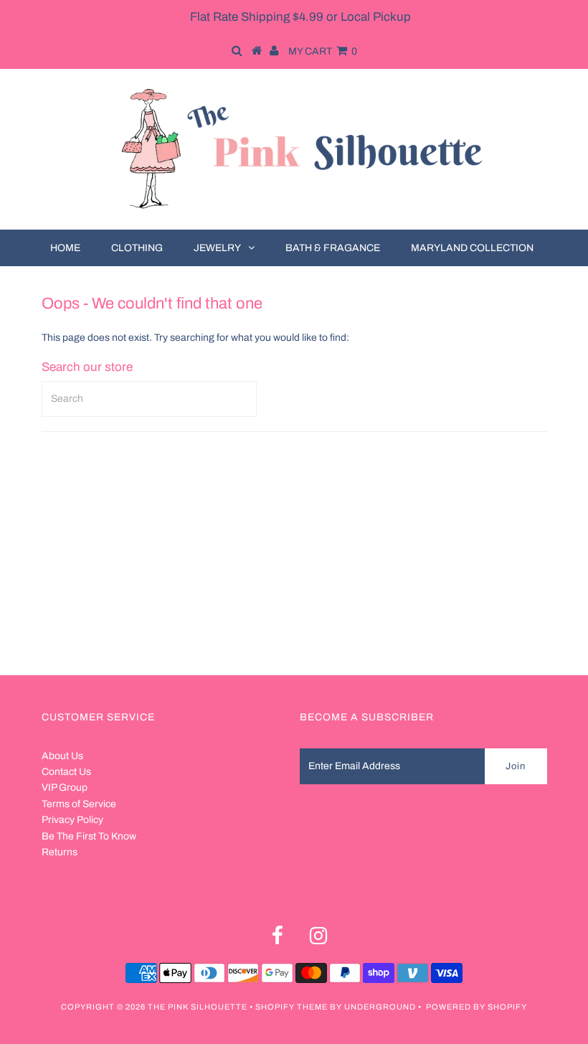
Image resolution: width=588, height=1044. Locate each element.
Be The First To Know (89, 836)
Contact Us (66, 771)
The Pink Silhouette (197, 1006)
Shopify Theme (291, 1006)
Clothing (137, 248)
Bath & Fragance (332, 248)
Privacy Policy (72, 819)
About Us (62, 756)
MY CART (322, 51)
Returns (59, 852)
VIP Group (64, 787)
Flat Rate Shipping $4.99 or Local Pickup (300, 17)
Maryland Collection (472, 248)
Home (65, 248)
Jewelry (217, 248)
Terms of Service (79, 804)
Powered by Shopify (476, 1006)
